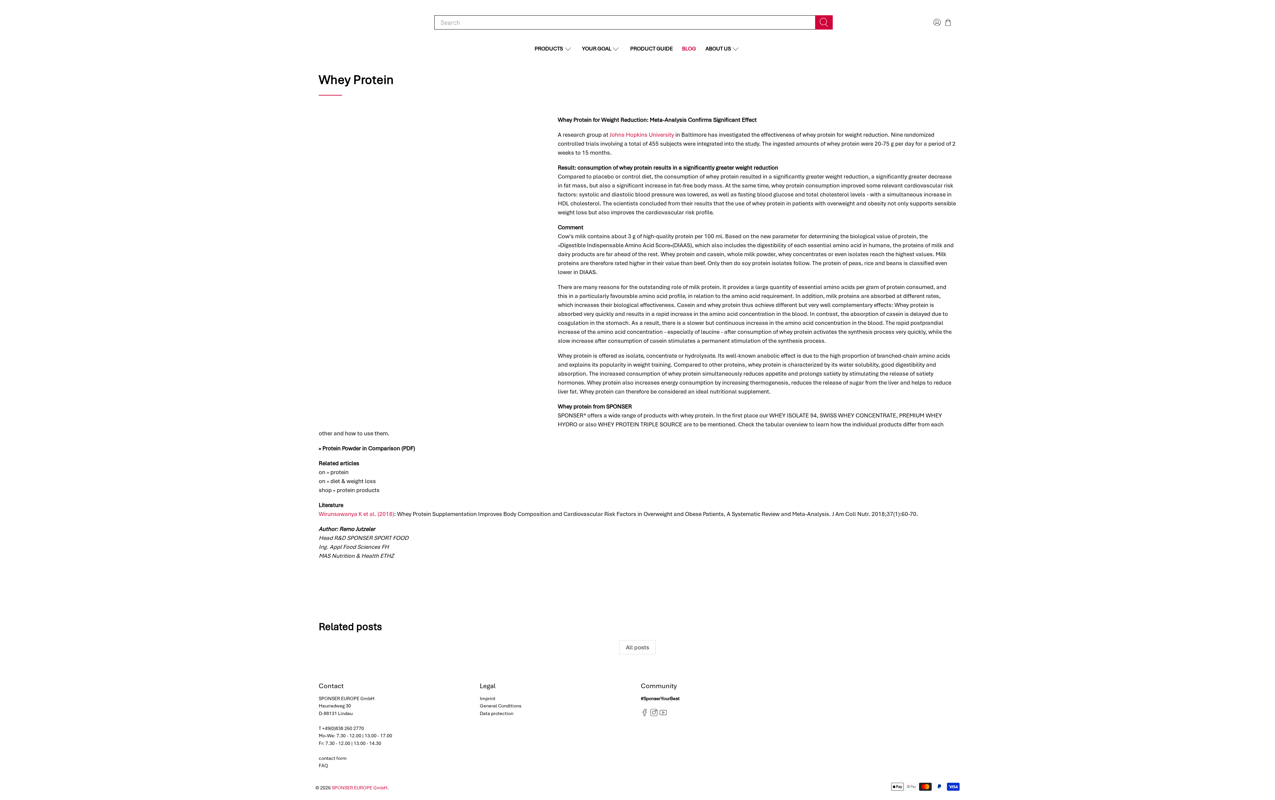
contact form (333, 758)
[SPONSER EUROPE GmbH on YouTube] (663, 715)
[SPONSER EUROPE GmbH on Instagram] (654, 715)
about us (718, 48)
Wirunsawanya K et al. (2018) (356, 514)
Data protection (496, 713)
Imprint (487, 698)
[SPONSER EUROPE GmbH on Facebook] (644, 715)
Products (549, 48)
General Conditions (500, 706)
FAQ (323, 765)
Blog (689, 48)
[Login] (936, 22)
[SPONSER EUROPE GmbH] (352, 22)
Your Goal (596, 48)
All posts (637, 647)
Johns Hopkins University (642, 134)
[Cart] (948, 22)
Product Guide (651, 48)
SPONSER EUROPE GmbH (359, 788)
